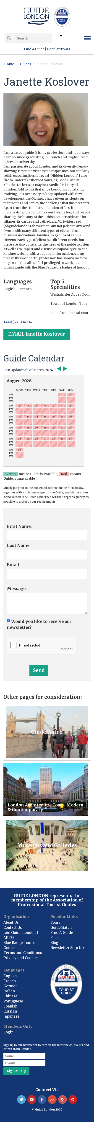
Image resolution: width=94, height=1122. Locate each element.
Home (9, 64)
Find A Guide (34, 49)
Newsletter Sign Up (67, 948)
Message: (17, 588)
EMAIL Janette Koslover (36, 334)
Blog (54, 942)
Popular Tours (58, 49)
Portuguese (13, 1001)
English (10, 976)
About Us (11, 922)
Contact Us (12, 927)
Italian (9, 991)
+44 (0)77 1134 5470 (18, 322)
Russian (10, 1011)
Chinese (10, 996)
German (10, 986)
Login (8, 1032)
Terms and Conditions (22, 953)
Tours (55, 922)
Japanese (11, 1016)
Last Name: (19, 545)
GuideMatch (61, 927)
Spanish (10, 1006)
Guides (25, 64)
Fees (54, 937)
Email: (14, 564)
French (9, 981)
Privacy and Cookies (21, 958)
